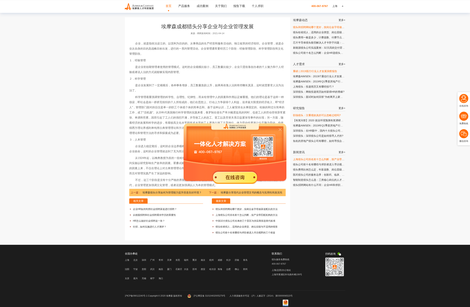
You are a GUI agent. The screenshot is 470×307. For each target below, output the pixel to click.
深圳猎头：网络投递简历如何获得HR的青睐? (318, 91)
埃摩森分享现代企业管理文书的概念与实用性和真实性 (251, 192)
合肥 (228, 269)
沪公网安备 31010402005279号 (209, 296)
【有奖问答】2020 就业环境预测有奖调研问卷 (319, 120)
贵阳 (144, 269)
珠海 (220, 269)
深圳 (144, 260)
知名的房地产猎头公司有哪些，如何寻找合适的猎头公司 (325, 140)
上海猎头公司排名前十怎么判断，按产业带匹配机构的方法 (247, 215)
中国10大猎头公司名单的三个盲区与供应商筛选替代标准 (245, 220)
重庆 (194, 260)
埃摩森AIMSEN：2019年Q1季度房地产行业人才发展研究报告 (328, 81)
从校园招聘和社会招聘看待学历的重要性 (154, 215)
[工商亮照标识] (285, 305)
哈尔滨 (212, 269)
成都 (220, 260)
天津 (169, 260)
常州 (161, 260)
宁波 (135, 269)
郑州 (245, 269)
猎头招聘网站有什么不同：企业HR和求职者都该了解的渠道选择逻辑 (332, 185)
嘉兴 (135, 278)
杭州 (211, 260)
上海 (127, 260)
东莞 (178, 260)
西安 (203, 269)
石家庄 (179, 269)
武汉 (152, 269)
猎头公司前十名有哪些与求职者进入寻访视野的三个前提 (245, 232)
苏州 (194, 269)
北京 (135, 260)
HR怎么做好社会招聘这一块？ (149, 220)
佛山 (237, 269)
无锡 (144, 278)
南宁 (152, 278)
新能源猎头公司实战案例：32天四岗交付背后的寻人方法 (325, 47)
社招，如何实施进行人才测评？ (149, 226)
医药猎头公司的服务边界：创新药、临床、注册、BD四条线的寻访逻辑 (333, 174)
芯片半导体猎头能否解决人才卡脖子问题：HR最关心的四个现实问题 (332, 42)
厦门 (169, 269)
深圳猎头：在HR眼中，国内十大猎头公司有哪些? (321, 130)
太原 (127, 278)
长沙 (228, 260)
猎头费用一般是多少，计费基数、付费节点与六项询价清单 (326, 37)
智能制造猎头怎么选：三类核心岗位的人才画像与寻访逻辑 (326, 179)
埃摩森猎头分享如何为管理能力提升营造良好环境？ (172, 192)
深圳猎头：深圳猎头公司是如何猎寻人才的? (318, 135)
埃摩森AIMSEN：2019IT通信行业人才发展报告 (320, 76)
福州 (186, 260)
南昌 (161, 269)
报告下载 (239, 6)
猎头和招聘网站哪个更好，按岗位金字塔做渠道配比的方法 (247, 209)
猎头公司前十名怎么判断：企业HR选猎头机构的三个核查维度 (328, 52)
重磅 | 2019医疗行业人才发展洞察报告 (315, 71)
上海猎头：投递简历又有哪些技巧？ (313, 86)
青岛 (245, 260)
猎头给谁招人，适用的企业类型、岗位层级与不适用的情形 (247, 226)
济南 (237, 260)
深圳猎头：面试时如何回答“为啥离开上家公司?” (320, 96)
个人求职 (257, 6)
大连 (186, 269)
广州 (152, 260)
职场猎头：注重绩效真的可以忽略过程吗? (317, 115)
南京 (203, 260)
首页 (168, 6)
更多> (342, 20)
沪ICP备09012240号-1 (136, 296)
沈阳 (127, 269)
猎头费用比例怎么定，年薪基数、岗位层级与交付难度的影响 (327, 169)
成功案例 (202, 6)
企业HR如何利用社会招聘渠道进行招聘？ (155, 209)
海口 (161, 278)
